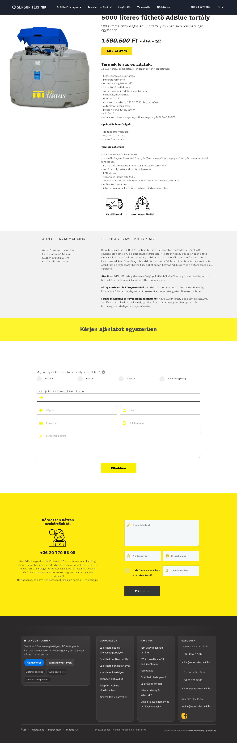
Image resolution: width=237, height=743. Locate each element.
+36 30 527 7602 (200, 7)
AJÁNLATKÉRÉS (117, 51)
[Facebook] (197, 716)
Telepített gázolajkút (111, 678)
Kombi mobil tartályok (112, 672)
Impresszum (54, 729)
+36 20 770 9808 (192, 680)
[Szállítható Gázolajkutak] (29, 7)
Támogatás (147, 670)
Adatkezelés (37, 729)
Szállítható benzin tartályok (115, 665)
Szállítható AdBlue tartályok (115, 659)
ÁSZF (24, 729)
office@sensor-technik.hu (196, 706)
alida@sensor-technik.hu (196, 662)
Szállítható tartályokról (153, 677)
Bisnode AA (71, 729)
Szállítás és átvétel (151, 683)
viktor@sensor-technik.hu (196, 688)
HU (218, 7)
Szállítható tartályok (67, 7)
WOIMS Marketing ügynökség (201, 730)
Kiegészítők (124, 7)
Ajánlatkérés (163, 7)
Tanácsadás (143, 7)
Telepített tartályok (98, 7)
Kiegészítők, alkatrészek (113, 696)
